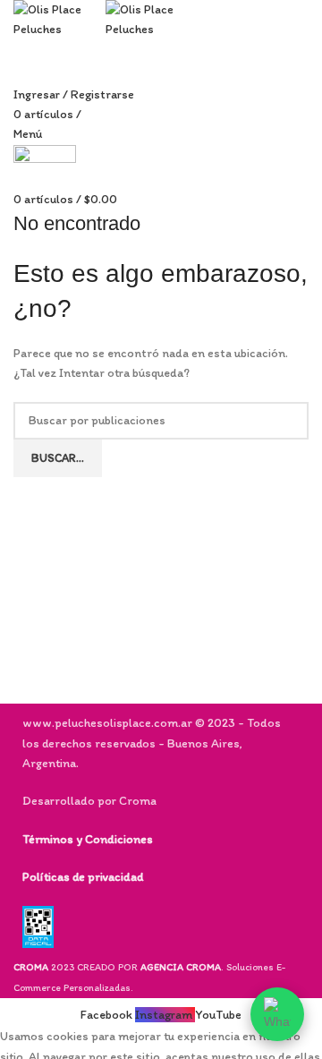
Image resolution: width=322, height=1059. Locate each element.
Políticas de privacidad (82, 876)
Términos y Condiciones (87, 839)
